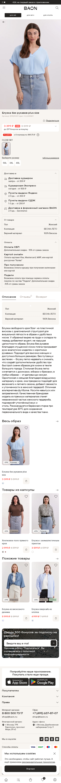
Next (57, 421)
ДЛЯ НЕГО (30, 15)
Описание (9, 296)
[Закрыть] (54, 754)
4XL (18, 162)
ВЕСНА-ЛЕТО (50, 228)
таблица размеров (50, 158)
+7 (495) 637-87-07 (45, 713)
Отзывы (26, 296)
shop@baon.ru (9, 717)
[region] (29, 370)
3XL (11, 162)
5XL (5, 162)
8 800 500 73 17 (12, 713)
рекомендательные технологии (38, 762)
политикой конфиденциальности (19, 653)
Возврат (41, 296)
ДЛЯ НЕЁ (13, 15)
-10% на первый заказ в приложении (30, 2)
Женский (53, 224)
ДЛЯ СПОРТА (48, 15)
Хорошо (30, 768)
